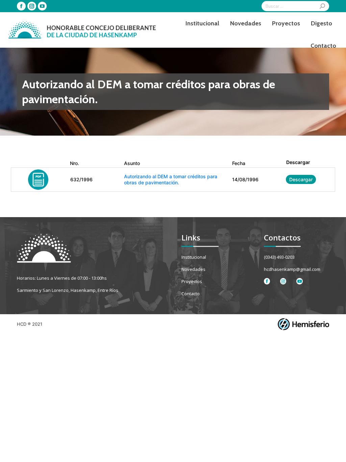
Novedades (193, 269)
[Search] (322, 6)
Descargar (301, 179)
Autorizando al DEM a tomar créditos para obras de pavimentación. (170, 179)
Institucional (193, 257)
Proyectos (191, 281)
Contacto (190, 294)
